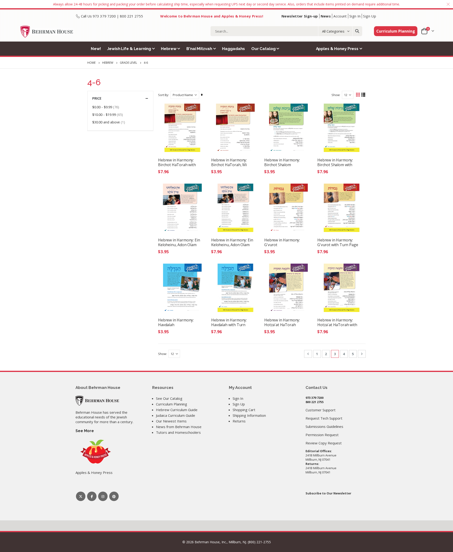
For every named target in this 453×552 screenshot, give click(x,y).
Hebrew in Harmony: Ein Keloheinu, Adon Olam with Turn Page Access (232, 242)
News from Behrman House (178, 426)
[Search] (357, 31)
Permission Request (322, 434)
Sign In (355, 16)
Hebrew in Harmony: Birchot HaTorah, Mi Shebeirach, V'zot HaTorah (229, 162)
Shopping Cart (244, 409)
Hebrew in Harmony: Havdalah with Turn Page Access (229, 322)
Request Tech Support (324, 418)
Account (340, 16)
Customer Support (321, 410)
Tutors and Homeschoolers (178, 432)
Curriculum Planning (395, 31)
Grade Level (128, 62)
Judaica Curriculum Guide (175, 415)
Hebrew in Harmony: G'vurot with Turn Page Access (337, 242)
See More (85, 431)
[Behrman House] (97, 400)
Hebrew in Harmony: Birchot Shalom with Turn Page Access (335, 162)
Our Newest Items (171, 421)
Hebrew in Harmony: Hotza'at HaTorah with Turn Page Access (337, 322)
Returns (239, 421)
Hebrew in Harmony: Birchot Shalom (282, 162)
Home (91, 63)
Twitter (80, 496)
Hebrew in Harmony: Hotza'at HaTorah (282, 322)
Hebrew (107, 62)
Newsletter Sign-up (299, 16)
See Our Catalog (169, 398)
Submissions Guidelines (324, 426)
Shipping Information (249, 415)
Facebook (91, 496)
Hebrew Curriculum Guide (176, 409)
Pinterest (114, 496)
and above (109, 121)
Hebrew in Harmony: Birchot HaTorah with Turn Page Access (177, 162)
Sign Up (369, 16)
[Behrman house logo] (47, 32)
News (326, 16)
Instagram (103, 496)
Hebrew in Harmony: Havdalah (176, 322)
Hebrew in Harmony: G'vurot (282, 242)
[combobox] (286, 31)
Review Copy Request (324, 443)
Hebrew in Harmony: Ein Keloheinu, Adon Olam (179, 242)
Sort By (163, 95)
